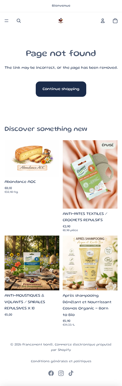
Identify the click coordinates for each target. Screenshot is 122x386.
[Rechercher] (18, 20)
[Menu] (6, 20)
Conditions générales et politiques (61, 361)
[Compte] (102, 20)
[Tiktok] (71, 373)
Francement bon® (37, 344)
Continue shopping (61, 89)
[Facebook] (51, 373)
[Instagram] (61, 373)
